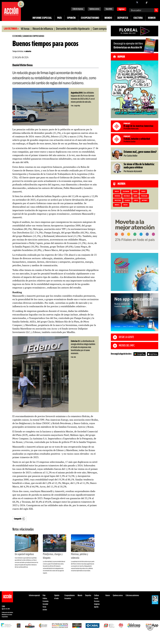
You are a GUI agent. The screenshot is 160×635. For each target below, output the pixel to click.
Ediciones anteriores (132, 596)
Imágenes (97, 604)
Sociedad (45, 604)
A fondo (56, 598)
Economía (16, 36)
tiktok (146, 2)
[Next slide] (155, 272)
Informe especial (42, 18)
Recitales (127, 196)
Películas (144, 196)
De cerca (96, 601)
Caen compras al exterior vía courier (96, 28)
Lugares (127, 200)
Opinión (71, 18)
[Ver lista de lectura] (150, 627)
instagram (142, 2)
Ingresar (122, 9)
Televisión (126, 191)
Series (143, 191)
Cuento (96, 598)
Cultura (138, 18)
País (59, 18)
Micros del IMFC (127, 345)
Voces (44, 607)
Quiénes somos (94, 9)
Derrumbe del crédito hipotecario (58, 28)
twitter (137, 2)
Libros (136, 200)
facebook (132, 2)
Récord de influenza (28, 28)
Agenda (96, 607)
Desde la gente (126, 337)
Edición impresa (78, 9)
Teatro (135, 191)
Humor (152, 18)
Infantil (117, 205)
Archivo (45, 610)
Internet (144, 200)
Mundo (108, 18)
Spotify (156, 2)
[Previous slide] (113, 272)
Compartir (17, 519)
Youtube (151, 2)
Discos (125, 205)
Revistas (117, 196)
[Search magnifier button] (156, 10)
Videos (117, 191)
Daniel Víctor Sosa (22, 65)
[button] (133, 288)
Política (45, 598)
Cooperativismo (90, 18)
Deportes (122, 18)
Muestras (118, 200)
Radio (135, 196)
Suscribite (109, 9)
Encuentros (67, 598)
